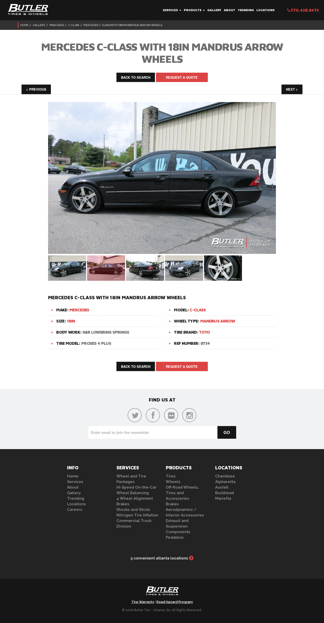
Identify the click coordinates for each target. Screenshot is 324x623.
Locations (265, 10)
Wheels (173, 481)
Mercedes (56, 25)
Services (171, 10)
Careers (74, 509)
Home (24, 25)
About (229, 10)
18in (71, 321)
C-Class (73, 25)
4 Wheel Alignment (134, 498)
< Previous (36, 89)
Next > (292, 89)
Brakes (122, 504)
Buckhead (224, 493)
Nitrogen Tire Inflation (137, 515)
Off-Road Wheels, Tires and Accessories (182, 493)
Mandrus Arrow (217, 321)
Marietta (223, 498)
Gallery (214, 10)
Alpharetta (225, 481)
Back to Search (135, 77)
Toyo (204, 332)
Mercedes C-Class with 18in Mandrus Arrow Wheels (122, 25)
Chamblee (225, 476)
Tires (171, 476)
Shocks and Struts (133, 509)
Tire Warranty (142, 602)
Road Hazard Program (174, 602)
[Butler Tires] (162, 592)
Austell (222, 487)
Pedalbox (175, 537)
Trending (246, 10)
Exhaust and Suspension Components (178, 526)
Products (193, 10)
